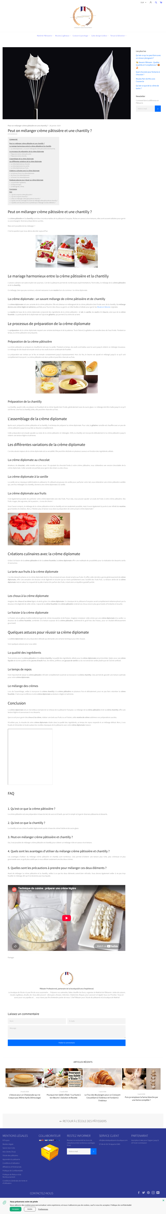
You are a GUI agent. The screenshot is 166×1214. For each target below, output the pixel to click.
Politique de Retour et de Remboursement (12, 1175)
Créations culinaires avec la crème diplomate (24, 171)
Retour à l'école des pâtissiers (84, 1121)
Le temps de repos (15, 184)
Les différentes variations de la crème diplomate (25, 161)
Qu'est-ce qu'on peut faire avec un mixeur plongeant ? (148, 56)
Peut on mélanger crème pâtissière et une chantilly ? (26, 143)
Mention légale (8, 1144)
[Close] (163, 1200)
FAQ (10, 192)
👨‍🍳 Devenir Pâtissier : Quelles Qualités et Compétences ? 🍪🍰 (148, 65)
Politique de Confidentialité (13, 1170)
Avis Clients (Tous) (9, 1151)
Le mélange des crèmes (16, 186)
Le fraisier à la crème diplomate (19, 177)
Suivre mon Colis (9, 1148)
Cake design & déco (99, 35)
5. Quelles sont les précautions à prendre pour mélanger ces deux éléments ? (32, 202)
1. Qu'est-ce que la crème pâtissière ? (20, 194)
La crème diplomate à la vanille (19, 166)
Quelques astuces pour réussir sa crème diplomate (26, 180)
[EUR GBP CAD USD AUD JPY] (143, 3)
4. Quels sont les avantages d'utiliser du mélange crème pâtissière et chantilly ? (33, 200)
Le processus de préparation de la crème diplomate (26, 151)
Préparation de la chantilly (18, 156)
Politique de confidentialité (121, 1205)
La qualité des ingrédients (17, 182)
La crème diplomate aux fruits (18, 168)
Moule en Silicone (103, 307)
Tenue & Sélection (117, 35)
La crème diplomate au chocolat (19, 164)
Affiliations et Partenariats (12, 1167)
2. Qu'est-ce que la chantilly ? (18, 196)
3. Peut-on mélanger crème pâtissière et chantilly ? (24, 198)
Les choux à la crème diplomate (19, 175)
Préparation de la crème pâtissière (20, 154)
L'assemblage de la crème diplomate (21, 159)
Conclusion (13, 189)
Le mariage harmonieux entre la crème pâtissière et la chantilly (30, 146)
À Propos (6, 1140)
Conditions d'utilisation (11, 1163)
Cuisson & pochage (80, 35)
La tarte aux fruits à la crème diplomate (21, 173)
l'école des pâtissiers (10, 1155)
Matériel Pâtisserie (44, 35)
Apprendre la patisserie (11, 1159)
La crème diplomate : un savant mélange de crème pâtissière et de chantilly (32, 149)
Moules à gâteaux (62, 35)
